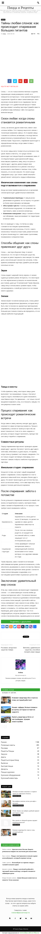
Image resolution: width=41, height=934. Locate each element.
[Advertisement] (20, 57)
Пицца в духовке (7, 772)
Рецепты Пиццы (7, 751)
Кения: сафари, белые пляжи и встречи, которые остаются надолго (24, 709)
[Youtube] (31, 918)
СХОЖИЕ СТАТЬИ (8, 690)
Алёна (4, 34)
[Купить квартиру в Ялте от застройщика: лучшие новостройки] (6, 719)
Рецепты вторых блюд (10, 760)
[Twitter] (20, 918)
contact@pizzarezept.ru (20, 913)
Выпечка (4, 763)
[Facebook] (15, 918)
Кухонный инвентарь (9, 778)
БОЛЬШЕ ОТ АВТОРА (9, 693)
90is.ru (36, 933)
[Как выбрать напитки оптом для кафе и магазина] (6, 803)
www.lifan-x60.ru (26, 933)
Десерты (4, 769)
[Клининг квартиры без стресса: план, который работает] (6, 700)
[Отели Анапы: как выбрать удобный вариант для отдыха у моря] (6, 813)
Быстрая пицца (7, 766)
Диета (3, 757)
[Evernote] (10, 918)
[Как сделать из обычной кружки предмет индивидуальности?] (6, 822)
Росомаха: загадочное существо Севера (9, 649)
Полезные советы (8, 745)
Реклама (4, 748)
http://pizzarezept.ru (20, 675)
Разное (3, 19)
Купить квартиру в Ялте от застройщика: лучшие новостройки (23, 719)
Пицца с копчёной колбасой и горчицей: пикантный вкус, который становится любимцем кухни (18, 871)
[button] (38, 2)
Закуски (4, 754)
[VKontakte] (26, 918)
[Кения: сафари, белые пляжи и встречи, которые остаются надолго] (6, 709)
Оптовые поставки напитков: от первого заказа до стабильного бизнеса (25, 793)
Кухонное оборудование (10, 775)
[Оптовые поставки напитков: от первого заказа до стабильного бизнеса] (6, 794)
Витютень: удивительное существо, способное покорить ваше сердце (31, 650)
